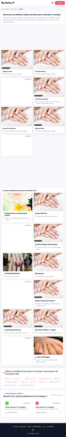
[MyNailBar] (16, 3)
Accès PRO (50, 426)
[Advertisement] (33, 37)
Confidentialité (36, 426)
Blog (29, 426)
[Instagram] (33, 430)
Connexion (60, 3)
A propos (15, 426)
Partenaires (22, 426)
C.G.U (43, 426)
